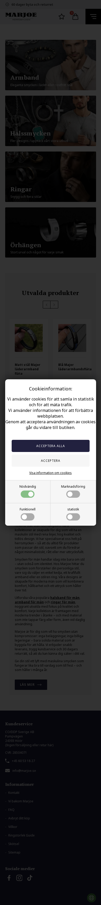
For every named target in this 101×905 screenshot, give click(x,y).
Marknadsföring (73, 486)
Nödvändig (27, 486)
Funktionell (27, 509)
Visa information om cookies (50, 473)
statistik (73, 509)
